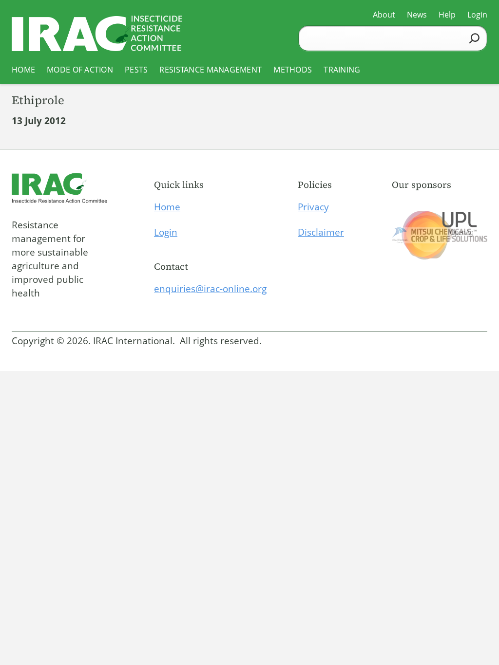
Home (167, 207)
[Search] (474, 38)
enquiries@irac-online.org (210, 288)
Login (165, 232)
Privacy (313, 207)
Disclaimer (321, 232)
